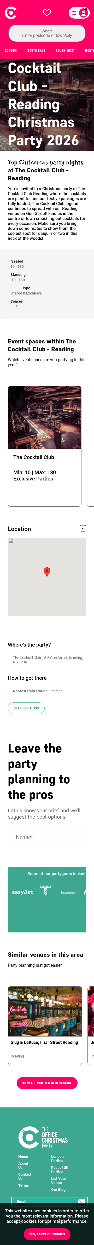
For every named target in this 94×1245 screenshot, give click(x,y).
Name (23, 837)
